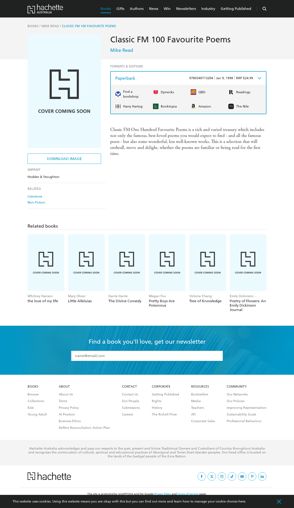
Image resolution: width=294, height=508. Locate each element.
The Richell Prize (164, 414)
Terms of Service (187, 494)
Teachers (197, 407)
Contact (129, 386)
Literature (35, 196)
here (241, 501)
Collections (36, 401)
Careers (127, 414)
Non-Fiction (36, 202)
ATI (193, 414)
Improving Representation (246, 407)
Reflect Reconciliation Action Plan (84, 428)
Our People (130, 401)
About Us (66, 394)
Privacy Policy (69, 407)
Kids (31, 407)
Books (106, 8)
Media (196, 401)
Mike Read (121, 50)
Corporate (161, 386)
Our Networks (237, 394)
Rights (156, 401)
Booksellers (199, 394)
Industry (208, 8)
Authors (137, 8)
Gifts (120, 8)
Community (237, 386)
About (64, 386)
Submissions (131, 407)
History (157, 407)
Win (167, 8)
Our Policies (235, 401)
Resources (200, 386)
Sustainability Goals (241, 414)
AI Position (67, 414)
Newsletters (186, 8)
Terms (63, 401)
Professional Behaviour (244, 421)
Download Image (64, 159)
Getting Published (236, 8)
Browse (33, 394)
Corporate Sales (203, 421)
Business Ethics (70, 421)
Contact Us (130, 394)
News (153, 8)
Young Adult (37, 414)
